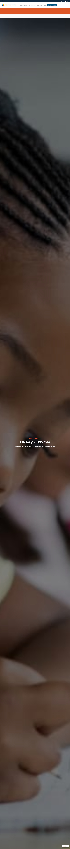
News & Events (39, 5)
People (34, 5)
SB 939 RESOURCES (52, 5)
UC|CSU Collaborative (9, 5)
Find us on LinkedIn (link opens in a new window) (65, 1)
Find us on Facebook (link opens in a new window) (61, 1)
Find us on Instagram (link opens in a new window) (67, 1)
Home (21, 5)
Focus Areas (25, 5)
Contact (45, 5)
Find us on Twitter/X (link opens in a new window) (63, 1)
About (30, 5)
